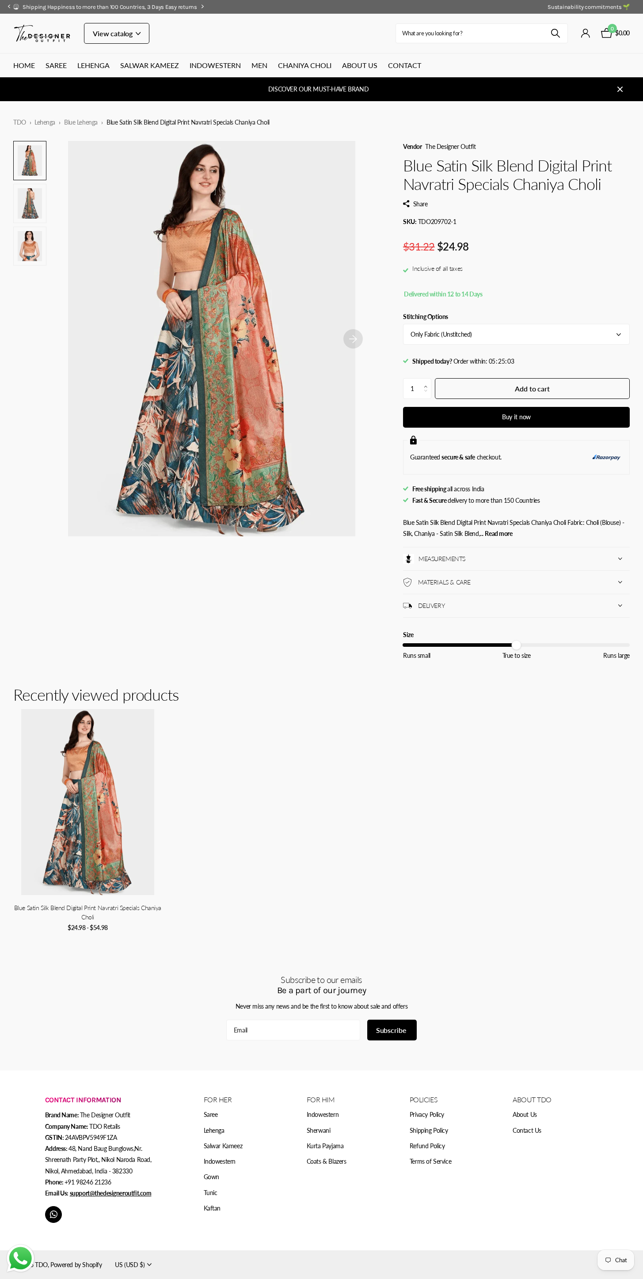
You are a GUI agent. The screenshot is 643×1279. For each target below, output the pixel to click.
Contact (404, 65)
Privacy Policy (427, 1114)
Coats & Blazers (326, 1161)
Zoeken (556, 33)
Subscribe (392, 1030)
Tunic (210, 1192)
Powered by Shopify (76, 1264)
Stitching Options (425, 316)
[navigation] (8, 7)
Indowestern (215, 65)
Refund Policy (427, 1146)
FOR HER (218, 1099)
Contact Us (527, 1130)
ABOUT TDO (532, 1099)
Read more (498, 533)
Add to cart (532, 388)
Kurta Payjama (325, 1146)
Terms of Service (430, 1161)
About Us (359, 65)
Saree (56, 65)
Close (620, 89)
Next (203, 7)
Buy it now (516, 417)
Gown (211, 1176)
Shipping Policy (429, 1130)
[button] (428, 381)
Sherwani (319, 1130)
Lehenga (93, 65)
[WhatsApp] (53, 1214)
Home (24, 65)
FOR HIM (321, 1099)
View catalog (113, 33)
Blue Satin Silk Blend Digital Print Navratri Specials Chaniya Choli (87, 912)
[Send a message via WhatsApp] (20, 1258)
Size (408, 634)
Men (259, 65)
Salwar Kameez (149, 65)
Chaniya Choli (304, 65)
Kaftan (212, 1208)
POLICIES (424, 1099)
